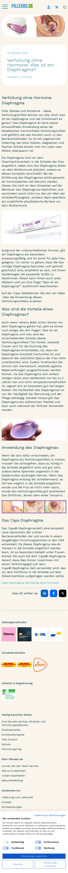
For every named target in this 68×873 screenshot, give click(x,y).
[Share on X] (62, 593)
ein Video (58, 293)
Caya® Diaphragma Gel (18, 568)
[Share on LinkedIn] (44, 593)
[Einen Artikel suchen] (64, 7)
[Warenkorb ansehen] (56, 7)
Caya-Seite (21, 293)
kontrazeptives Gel (20, 181)
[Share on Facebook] (53, 593)
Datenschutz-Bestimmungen (50, 815)
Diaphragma (19, 119)
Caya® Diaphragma (21, 528)
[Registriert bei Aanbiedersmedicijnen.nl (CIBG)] (9, 694)
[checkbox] (5, 842)
